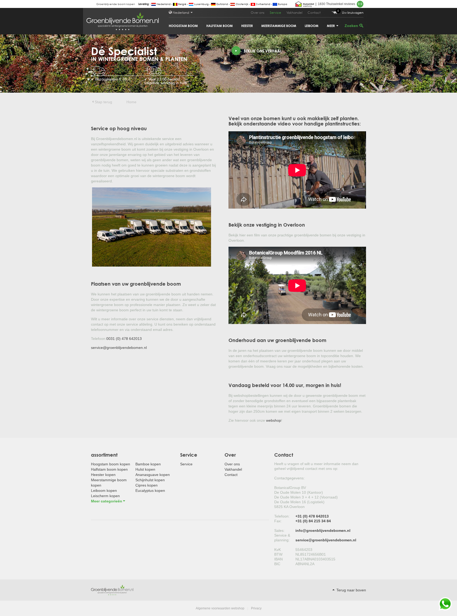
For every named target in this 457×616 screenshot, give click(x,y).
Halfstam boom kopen (109, 469)
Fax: (278, 521)
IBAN (278, 559)
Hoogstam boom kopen (110, 464)
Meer (331, 26)
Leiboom (311, 26)
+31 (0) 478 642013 (312, 516)
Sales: (279, 530)
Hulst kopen (145, 469)
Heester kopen (103, 475)
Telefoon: (282, 516)
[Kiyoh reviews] (304, 4)
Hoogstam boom (183, 26)
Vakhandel (294, 12)
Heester (247, 26)
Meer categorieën (106, 501)
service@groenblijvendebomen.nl (119, 347)
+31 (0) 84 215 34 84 (313, 521)
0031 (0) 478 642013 (124, 338)
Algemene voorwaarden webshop (220, 608)
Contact (314, 12)
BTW (278, 554)
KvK (277, 549)
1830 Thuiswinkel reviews (340, 4)
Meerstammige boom (278, 26)
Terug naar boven (350, 590)
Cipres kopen (146, 485)
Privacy (256, 608)
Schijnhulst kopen (150, 480)
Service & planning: (282, 537)
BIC (277, 564)
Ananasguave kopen (152, 475)
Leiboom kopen (104, 490)
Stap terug (103, 102)
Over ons (257, 12)
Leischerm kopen (105, 496)
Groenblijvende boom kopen (115, 4)
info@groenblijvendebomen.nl (322, 530)
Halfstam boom (219, 26)
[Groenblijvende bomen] (112, 590)
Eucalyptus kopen (150, 490)
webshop (273, 420)
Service (275, 12)
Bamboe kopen (148, 464)
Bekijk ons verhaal (262, 51)
